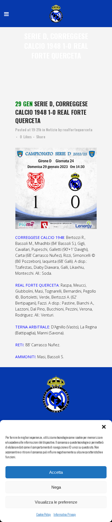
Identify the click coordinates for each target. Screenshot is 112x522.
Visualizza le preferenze (56, 502)
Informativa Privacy (65, 514)
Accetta (56, 472)
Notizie (51, 129)
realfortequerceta (77, 129)
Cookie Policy (43, 514)
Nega (56, 487)
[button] (104, 427)
